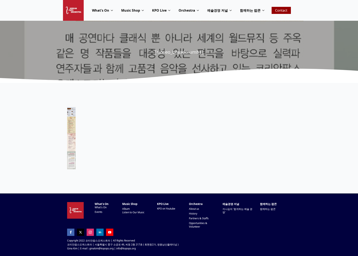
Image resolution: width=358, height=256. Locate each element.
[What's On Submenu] (113, 10)
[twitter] (80, 232)
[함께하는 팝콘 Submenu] (264, 10)
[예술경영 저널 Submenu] (232, 10)
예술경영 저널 (217, 10)
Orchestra (187, 10)
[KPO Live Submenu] (170, 10)
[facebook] (70, 232)
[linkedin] (100, 232)
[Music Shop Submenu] (144, 10)
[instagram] (90, 232)
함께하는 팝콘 (250, 10)
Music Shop (130, 10)
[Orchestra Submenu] (199, 10)
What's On (100, 10)
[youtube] (109, 232)
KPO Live (159, 10)
